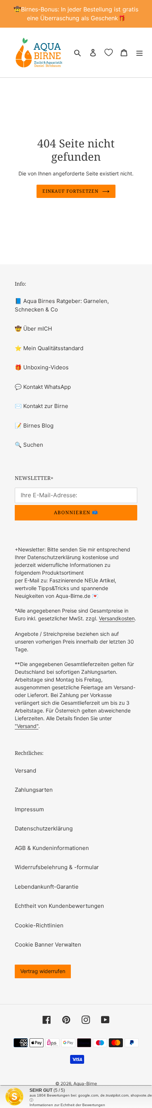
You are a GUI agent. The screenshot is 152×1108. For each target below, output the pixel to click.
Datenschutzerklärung (44, 828)
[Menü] (139, 52)
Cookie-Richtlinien (39, 925)
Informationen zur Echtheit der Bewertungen (67, 1105)
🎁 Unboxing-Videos (42, 367)
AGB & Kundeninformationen (52, 847)
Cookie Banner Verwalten (48, 944)
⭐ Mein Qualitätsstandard (49, 348)
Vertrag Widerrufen (42, 971)
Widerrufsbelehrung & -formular (57, 867)
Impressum (29, 809)
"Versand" (26, 726)
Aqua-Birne (85, 1083)
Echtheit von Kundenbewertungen (59, 905)
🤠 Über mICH (33, 328)
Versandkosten (117, 618)
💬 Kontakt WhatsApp (43, 386)
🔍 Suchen (29, 444)
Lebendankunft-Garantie (47, 886)
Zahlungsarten (34, 789)
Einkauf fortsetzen (70, 191)
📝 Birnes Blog (34, 425)
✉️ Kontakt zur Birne (41, 406)
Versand (25, 770)
